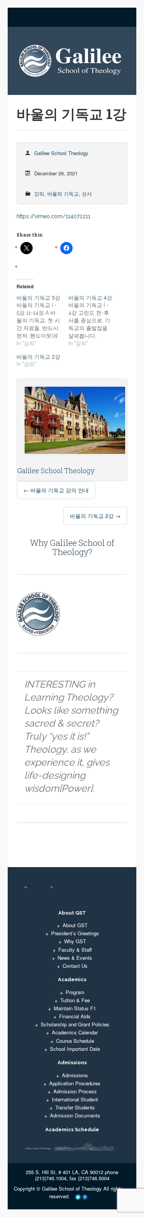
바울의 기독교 (63, 193)
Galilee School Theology (61, 153)
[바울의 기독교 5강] (42, 320)
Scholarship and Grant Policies (75, 1024)
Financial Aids (75, 1016)
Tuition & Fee (75, 1000)
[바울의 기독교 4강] (94, 320)
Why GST (75, 941)
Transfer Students (75, 1107)
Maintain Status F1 (75, 1008)
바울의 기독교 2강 (95, 515)
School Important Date (75, 1048)
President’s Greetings (75, 933)
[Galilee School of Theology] (72, 63)
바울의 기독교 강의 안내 (56, 490)
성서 (87, 193)
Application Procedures (75, 1083)
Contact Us (75, 965)
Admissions (75, 1075)
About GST (75, 925)
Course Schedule (75, 1040)
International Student (75, 1099)
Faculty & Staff (75, 949)
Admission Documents (75, 1115)
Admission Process (75, 1091)
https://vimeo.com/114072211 (53, 216)
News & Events (75, 957)
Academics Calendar (75, 1032)
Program (75, 992)
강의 (39, 193)
